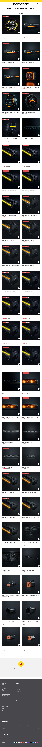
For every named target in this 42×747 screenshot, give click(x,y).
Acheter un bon (4, 715)
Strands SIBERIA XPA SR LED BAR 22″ (9, 492)
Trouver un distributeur (20, 700)
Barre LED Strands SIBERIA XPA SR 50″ (29, 517)
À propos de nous (5, 706)
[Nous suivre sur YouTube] (7, 734)
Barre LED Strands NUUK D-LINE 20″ (8, 62)
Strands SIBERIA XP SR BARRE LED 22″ (9, 165)
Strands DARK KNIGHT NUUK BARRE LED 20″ (30, 392)
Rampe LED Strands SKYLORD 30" (8, 442)
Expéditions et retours (20, 695)
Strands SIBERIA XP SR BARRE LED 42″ (9, 190)
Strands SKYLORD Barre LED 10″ (28, 467)
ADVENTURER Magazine (20, 698)
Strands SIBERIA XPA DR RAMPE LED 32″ (29, 215)
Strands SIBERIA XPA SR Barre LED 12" (9, 542)
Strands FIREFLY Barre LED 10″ (27, 138)
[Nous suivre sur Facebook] (2, 734)
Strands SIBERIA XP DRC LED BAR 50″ (29, 291)
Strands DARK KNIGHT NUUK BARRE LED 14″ (30, 417)
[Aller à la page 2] (23, 654)
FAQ (17, 693)
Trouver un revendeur (6, 717)
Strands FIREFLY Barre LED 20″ (7, 392)
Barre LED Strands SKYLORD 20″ (8, 467)
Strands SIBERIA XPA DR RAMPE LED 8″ (9, 291)
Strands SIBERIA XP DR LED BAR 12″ (8, 316)
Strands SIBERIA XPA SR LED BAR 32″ (9, 517)
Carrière (3, 708)
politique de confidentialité (21, 687)
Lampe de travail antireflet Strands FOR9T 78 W (30, 87)
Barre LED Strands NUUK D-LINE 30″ (28, 62)
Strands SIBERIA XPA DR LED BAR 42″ (29, 265)
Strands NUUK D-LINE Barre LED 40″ (8, 87)
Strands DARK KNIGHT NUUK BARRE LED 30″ (10, 417)
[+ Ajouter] (19, 32)
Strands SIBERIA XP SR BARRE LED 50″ (29, 190)
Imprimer (18, 689)
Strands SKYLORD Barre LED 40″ (28, 442)
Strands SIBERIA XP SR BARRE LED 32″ (29, 165)
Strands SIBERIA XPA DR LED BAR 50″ (9, 240)
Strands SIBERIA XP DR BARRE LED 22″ (29, 316)
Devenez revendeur (19, 691)
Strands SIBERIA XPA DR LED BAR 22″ (29, 240)
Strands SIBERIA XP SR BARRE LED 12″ (9, 215)
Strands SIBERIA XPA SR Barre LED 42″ (29, 492)
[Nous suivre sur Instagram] (5, 734)
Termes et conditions (20, 685)
